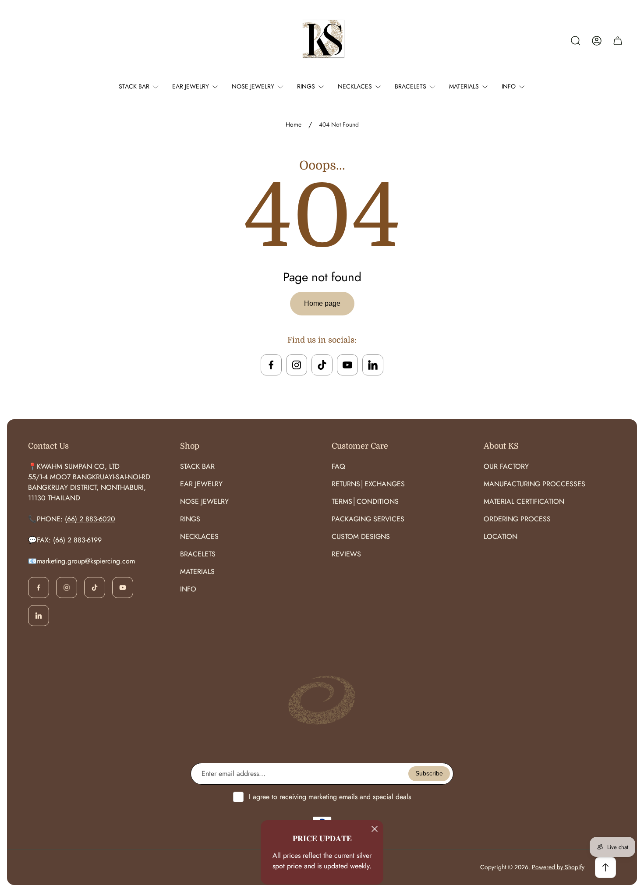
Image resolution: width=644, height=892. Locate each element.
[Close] (374, 829)
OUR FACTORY (506, 466)
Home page (322, 303)
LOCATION (500, 536)
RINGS (190, 519)
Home (293, 125)
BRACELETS (198, 554)
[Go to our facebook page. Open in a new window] (271, 364)
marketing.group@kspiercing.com (86, 561)
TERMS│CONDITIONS (365, 501)
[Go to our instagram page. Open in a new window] (296, 364)
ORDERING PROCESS (517, 519)
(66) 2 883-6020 (90, 519)
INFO (188, 589)
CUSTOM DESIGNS (361, 536)
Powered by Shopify (558, 867)
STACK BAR (197, 466)
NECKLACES (199, 536)
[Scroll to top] (605, 867)
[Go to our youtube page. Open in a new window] (347, 364)
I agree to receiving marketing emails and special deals (330, 797)
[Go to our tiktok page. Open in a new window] (322, 364)
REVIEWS (346, 554)
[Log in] (596, 40)
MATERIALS (197, 571)
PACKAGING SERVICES (368, 519)
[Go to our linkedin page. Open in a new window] (372, 364)
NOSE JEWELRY (204, 501)
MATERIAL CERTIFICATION (524, 501)
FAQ (338, 466)
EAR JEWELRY (201, 484)
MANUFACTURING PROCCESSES (534, 484)
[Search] (575, 40)
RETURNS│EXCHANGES (368, 484)
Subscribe (429, 773)
